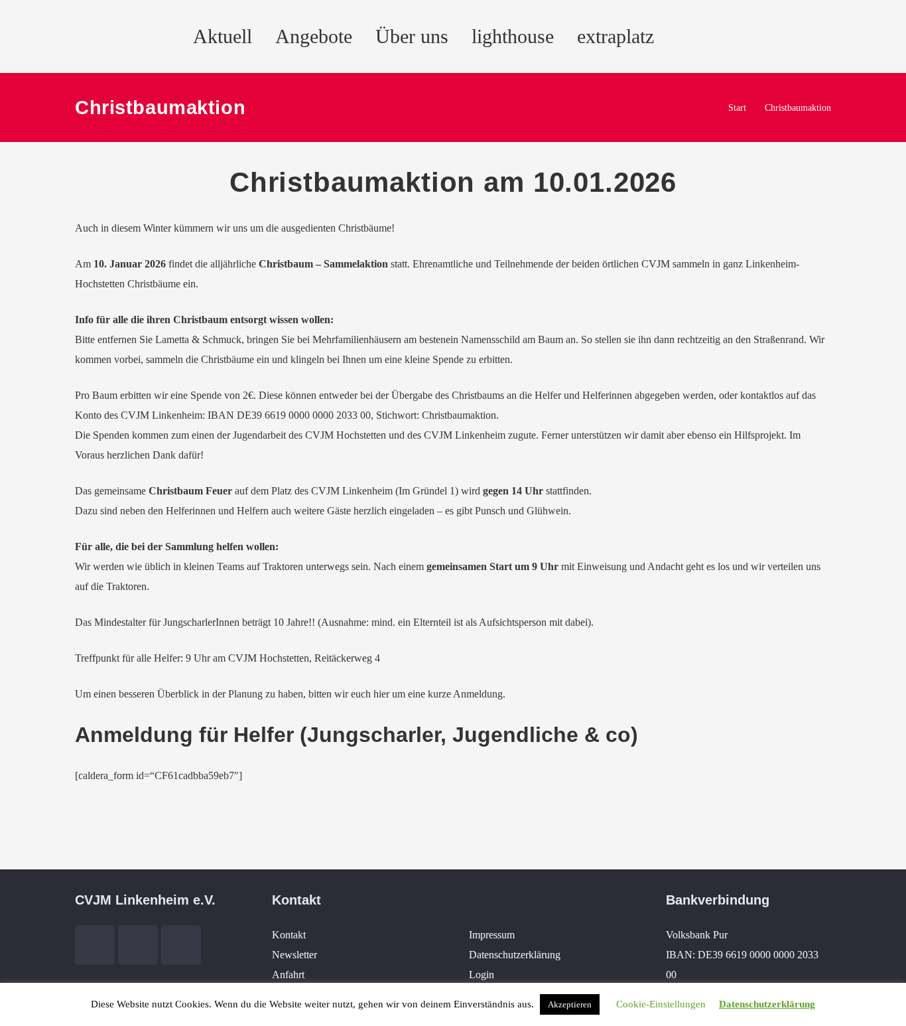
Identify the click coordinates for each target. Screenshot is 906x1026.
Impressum (492, 934)
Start (737, 107)
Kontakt (289, 934)
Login (481, 974)
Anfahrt (288, 974)
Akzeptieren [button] (570, 1004)
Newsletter (294, 954)
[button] (678, 36)
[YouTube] (796, 36)
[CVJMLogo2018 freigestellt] (93, 42)
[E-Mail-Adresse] (730, 36)
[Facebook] (763, 36)
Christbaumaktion (798, 107)
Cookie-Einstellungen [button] (661, 1004)
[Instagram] (829, 36)
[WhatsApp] (862, 36)
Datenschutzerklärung (514, 954)
